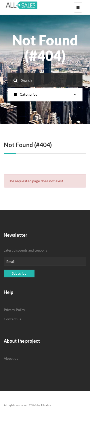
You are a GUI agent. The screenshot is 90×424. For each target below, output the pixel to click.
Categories (28, 94)
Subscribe (19, 273)
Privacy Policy (14, 310)
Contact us (12, 319)
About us (11, 358)
